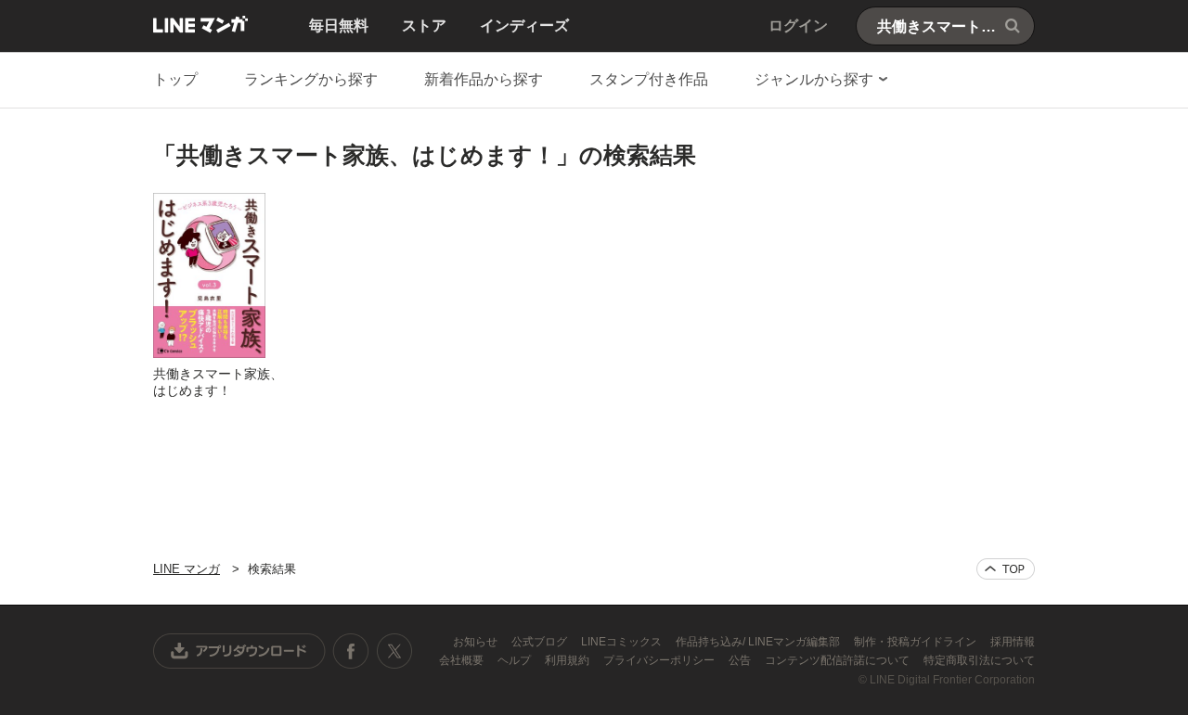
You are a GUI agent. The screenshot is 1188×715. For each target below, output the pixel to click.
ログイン (798, 25)
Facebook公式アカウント (350, 651)
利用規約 (568, 660)
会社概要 (462, 660)
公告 (741, 660)
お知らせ (476, 641)
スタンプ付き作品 (648, 79)
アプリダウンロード (239, 651)
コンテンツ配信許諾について (838, 660)
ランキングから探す (311, 79)
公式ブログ (540, 641)
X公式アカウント (394, 651)
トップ (175, 79)
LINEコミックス (623, 641)
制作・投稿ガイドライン (916, 641)
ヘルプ (515, 660)
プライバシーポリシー (660, 660)
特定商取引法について (979, 660)
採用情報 (1012, 641)
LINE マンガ (200, 24)
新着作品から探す (483, 79)
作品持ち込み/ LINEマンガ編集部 (759, 641)
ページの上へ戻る (1005, 569)
